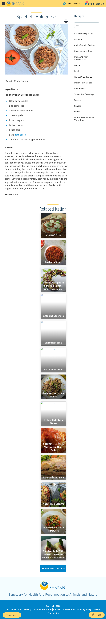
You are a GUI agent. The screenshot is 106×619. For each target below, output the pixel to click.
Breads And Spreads (83, 33)
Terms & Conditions (42, 609)
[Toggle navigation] (3, 3)
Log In (91, 3)
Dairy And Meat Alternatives (81, 58)
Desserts (78, 65)
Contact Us (53, 613)
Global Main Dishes (83, 76)
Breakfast (79, 39)
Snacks (77, 105)
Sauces (77, 100)
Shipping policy (83, 609)
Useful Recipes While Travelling (84, 118)
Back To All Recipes (55, 568)
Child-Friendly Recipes (84, 45)
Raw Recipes (80, 88)
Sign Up (100, 3)
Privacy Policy (24, 609)
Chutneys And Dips (83, 51)
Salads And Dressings (84, 94)
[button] (66, 21)
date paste (20, 134)
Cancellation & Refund (64, 609)
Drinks (77, 71)
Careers (96, 609)
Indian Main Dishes (83, 82)
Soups (77, 111)
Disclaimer (11, 609)
